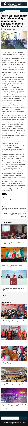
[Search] (16, 8)
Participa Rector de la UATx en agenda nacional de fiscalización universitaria (12, 266)
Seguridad (4, 401)
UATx (2, 13)
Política (3, 317)
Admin (13, 29)
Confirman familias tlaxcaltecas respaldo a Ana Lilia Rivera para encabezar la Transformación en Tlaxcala (14, 321)
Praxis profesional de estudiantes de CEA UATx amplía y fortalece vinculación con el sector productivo (15, 214)
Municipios (4, 338)
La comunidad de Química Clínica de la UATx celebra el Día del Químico (14, 208)
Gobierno (3, 380)
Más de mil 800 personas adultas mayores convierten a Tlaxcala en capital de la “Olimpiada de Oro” (13, 384)
